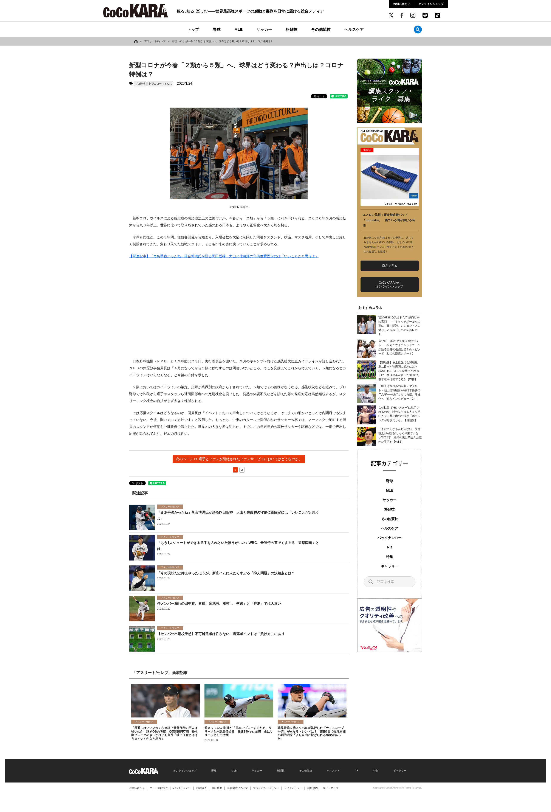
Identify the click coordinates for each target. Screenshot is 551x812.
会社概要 (217, 788)
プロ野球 (140, 83)
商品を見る (389, 265)
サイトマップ (330, 788)
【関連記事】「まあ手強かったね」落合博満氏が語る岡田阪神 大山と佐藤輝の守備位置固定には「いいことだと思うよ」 (224, 256)
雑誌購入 (201, 788)
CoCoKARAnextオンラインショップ (389, 284)
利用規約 (312, 788)
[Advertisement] (239, 309)
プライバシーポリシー (266, 788)
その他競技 (321, 29)
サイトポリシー (293, 788)
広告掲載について (237, 788)
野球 (217, 29)
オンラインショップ (431, 4)
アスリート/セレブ (155, 41)
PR (389, 547)
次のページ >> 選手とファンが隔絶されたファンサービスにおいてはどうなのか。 (239, 459)
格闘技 (291, 29)
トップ (193, 29)
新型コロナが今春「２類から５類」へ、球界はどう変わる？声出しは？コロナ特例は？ (222, 41)
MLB (238, 29)
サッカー (264, 29)
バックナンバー (390, 538)
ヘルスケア (354, 29)
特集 (389, 557)
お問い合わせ (401, 4)
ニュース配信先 (159, 788)
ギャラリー (389, 566)
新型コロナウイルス (160, 83)
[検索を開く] (418, 29)
